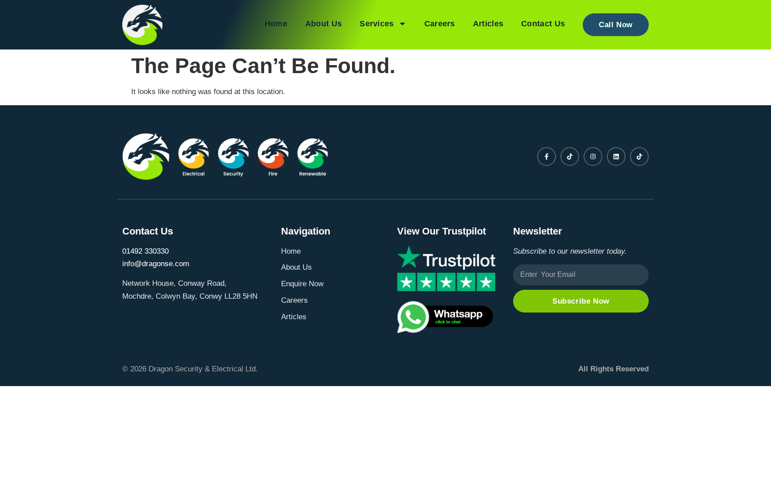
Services (377, 23)
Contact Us (543, 23)
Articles (488, 23)
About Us (323, 23)
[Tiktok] (569, 156)
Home (276, 23)
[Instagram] (593, 156)
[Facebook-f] (546, 156)
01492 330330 (145, 251)
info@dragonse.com (155, 263)
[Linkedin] (616, 156)
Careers (439, 23)
